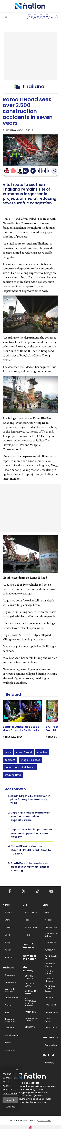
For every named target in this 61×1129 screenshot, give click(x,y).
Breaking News (13, 775)
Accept (10, 1100)
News (6, 905)
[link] (22, 722)
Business (8, 967)
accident (10, 760)
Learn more (10, 1093)
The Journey (28, 969)
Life (25, 905)
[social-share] (29, 16)
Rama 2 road (24, 752)
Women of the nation (29, 957)
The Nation (45, 1120)
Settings (10, 1106)
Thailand (48, 1055)
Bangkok (42, 752)
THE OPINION (50, 1037)
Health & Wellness (28, 946)
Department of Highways (20, 767)
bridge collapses (30, 760)
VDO (45, 905)
